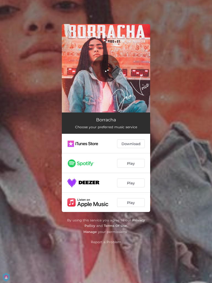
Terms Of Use (115, 226)
